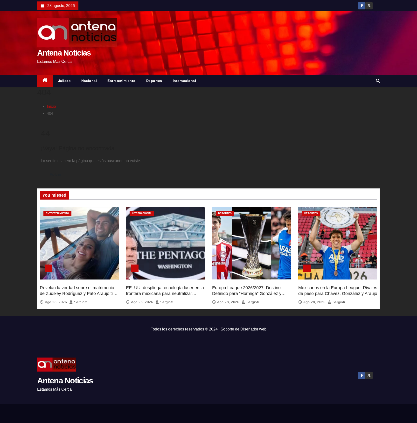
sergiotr (80, 302)
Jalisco (64, 81)
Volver (55, 174)
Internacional (184, 81)
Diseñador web (253, 329)
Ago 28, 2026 (56, 302)
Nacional (89, 81)
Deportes (154, 81)
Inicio (51, 106)
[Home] (45, 81)
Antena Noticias (64, 52)
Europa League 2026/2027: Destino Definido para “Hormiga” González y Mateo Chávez (246, 293)
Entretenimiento (121, 81)
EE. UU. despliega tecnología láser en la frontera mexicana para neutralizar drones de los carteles (165, 293)
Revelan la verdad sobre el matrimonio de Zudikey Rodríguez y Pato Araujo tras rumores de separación (79, 293)
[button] (378, 81)
